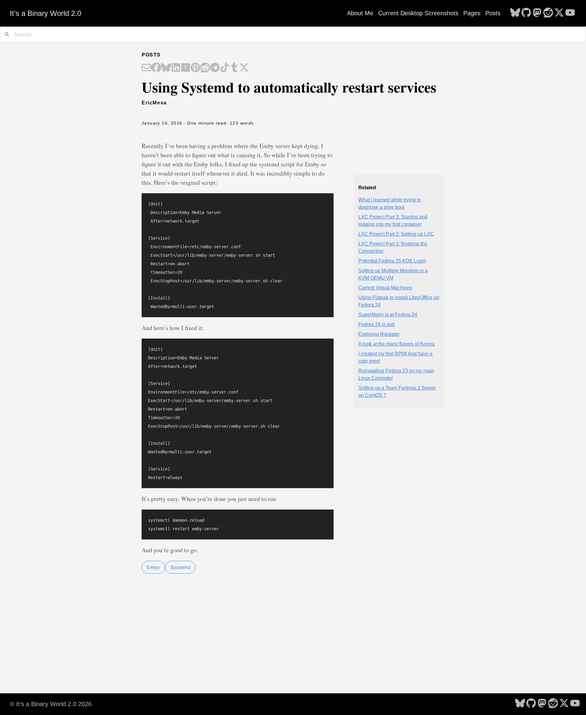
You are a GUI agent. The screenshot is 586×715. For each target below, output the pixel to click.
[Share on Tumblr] (234, 68)
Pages (471, 13)
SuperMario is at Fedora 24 (387, 314)
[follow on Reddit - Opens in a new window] (548, 13)
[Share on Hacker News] (185, 68)
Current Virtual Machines (385, 287)
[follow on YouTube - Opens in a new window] (570, 13)
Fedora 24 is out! (376, 324)
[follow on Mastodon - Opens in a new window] (537, 13)
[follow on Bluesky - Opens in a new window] (515, 13)
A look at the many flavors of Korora (396, 344)
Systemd (180, 567)
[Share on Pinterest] (195, 68)
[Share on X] (244, 68)
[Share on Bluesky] (166, 68)
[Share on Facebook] (156, 68)
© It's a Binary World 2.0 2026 (51, 704)
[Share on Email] (146, 68)
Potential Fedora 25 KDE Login (392, 260)
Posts (493, 13)
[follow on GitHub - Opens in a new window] (526, 13)
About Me (360, 13)
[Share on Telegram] (215, 68)
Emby (153, 567)
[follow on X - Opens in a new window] (559, 13)
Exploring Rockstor (379, 334)
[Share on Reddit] (205, 68)
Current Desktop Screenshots (418, 13)
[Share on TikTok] (225, 68)
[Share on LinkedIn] (176, 68)
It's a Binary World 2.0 (45, 13)
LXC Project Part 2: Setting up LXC (396, 234)
